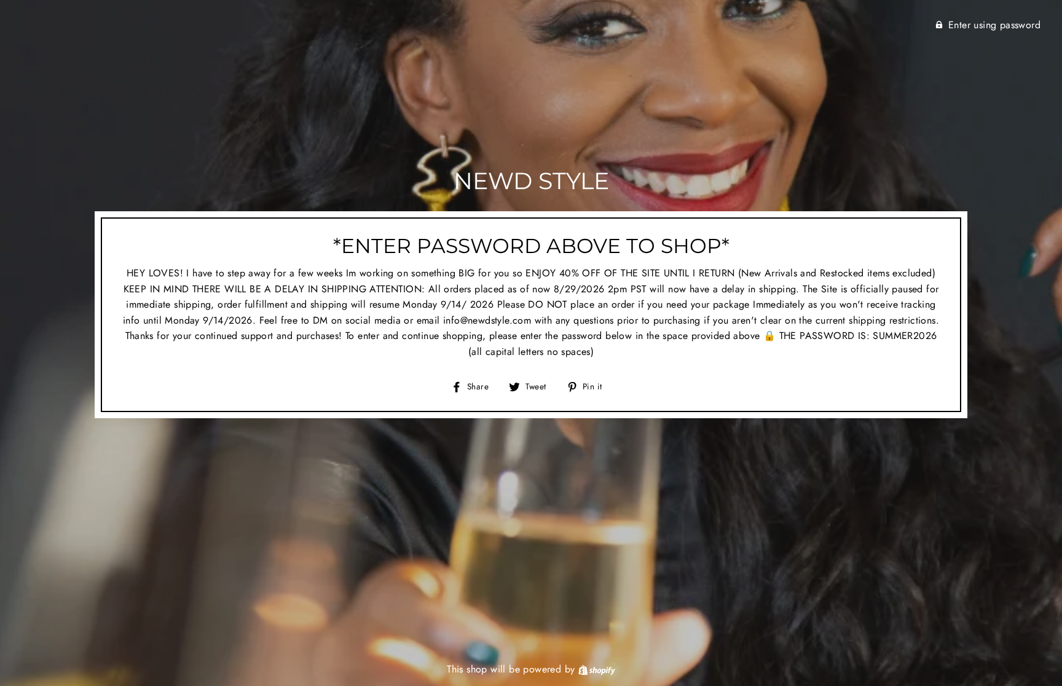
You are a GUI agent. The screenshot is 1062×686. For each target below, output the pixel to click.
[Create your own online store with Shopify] (596, 669)
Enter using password (994, 25)
